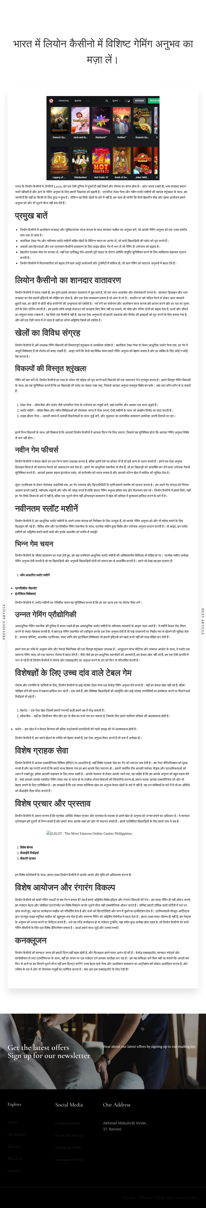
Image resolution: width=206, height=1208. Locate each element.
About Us (15, 1159)
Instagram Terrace (69, 1160)
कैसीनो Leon (53, 186)
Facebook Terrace (69, 1135)
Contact (14, 1171)
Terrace (14, 1147)
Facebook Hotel (67, 1123)
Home (12, 1122)
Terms (129, 1197)
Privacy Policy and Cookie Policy (169, 1197)
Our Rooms (16, 1134)
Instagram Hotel (68, 1148)
